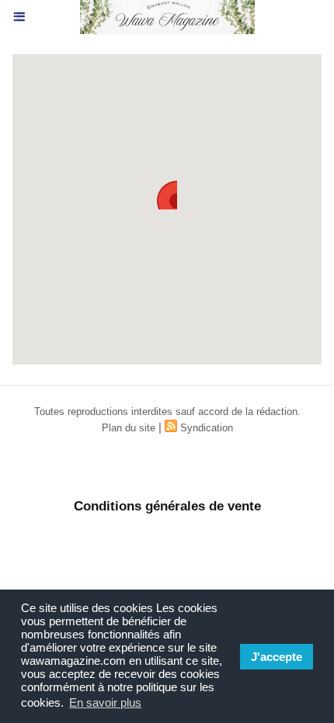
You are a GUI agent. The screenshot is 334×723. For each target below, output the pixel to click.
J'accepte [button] (276, 656)
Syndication (206, 428)
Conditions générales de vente (167, 506)
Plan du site (128, 428)
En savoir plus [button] (105, 702)
